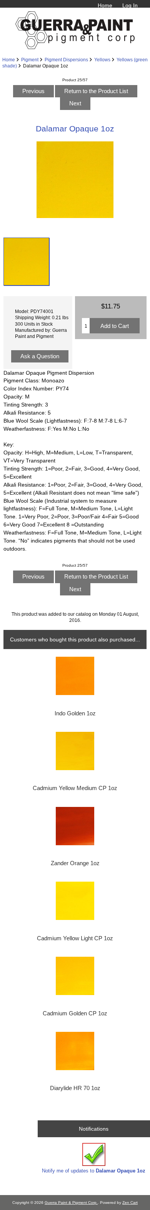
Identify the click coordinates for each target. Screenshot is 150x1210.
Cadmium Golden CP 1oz (75, 1013)
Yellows (102, 59)
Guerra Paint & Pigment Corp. (71, 1202)
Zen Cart (130, 1202)
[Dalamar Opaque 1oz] (26, 261)
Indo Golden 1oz (75, 713)
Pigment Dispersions (66, 59)
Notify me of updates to (93, 1171)
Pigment (29, 59)
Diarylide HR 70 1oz (75, 1088)
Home (105, 5)
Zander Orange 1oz (75, 863)
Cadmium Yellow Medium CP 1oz (75, 788)
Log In (130, 5)
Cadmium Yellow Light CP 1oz (75, 938)
